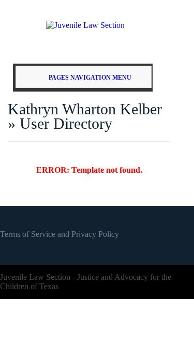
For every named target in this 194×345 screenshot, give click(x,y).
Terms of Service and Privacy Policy (59, 234)
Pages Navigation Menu (90, 77)
